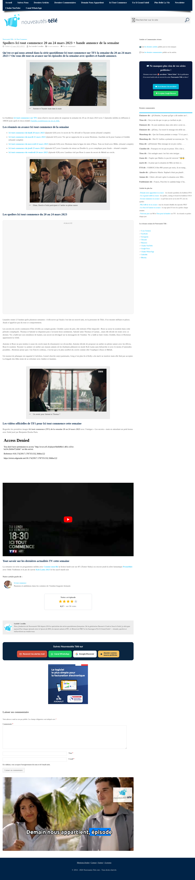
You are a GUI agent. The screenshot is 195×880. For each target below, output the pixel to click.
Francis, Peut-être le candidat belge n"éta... (170, 182)
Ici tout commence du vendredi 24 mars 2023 (28, 152)
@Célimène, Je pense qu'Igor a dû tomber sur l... (170, 115)
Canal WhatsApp (34, 8)
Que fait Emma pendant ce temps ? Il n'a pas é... (171, 134)
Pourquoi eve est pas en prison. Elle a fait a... (168, 149)
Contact (94, 863)
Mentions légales (83, 863)
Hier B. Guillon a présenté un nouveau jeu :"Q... (171, 139)
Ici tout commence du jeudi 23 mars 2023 (27, 148)
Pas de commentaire (69, 46)
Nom (71, 753)
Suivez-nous (23, 2)
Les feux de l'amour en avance (150, 208)
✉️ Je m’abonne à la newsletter (165, 87)
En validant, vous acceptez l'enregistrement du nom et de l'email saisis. (26, 765)
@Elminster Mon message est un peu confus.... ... (167, 144)
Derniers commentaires (65, 2)
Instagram (144, 237)
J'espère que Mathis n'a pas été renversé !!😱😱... (167, 158)
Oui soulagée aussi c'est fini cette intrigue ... (164, 153)
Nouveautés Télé (8, 39)
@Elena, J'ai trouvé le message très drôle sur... (169, 130)
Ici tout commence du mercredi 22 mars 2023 (28, 144)
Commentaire (8, 724)
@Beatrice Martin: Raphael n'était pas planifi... (167, 172)
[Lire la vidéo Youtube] (68, 519)
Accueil (8, 2)
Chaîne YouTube (12, 8)
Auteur (100, 863)
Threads (144, 240)
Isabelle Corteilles (38, 46)
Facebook (144, 234)
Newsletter (180, 2)
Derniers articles (41, 2)
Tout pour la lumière (163, 214)
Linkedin (144, 255)
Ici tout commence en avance (150, 199)
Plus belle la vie (162, 2)
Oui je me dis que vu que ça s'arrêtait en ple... (165, 120)
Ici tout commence (118, 2)
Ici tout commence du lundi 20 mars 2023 (27, 133)
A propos (108, 863)
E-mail (71, 759)
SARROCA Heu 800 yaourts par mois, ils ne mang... (167, 168)
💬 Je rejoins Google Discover (166, 93)
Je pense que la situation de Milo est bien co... (165, 163)
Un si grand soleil (140, 2)
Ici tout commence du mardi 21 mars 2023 (27, 137)
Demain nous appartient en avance (152, 193)
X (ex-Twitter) (146, 231)
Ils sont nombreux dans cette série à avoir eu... (169, 125)
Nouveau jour (145, 214)
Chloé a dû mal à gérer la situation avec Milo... (167, 177)
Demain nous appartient (92, 2)
